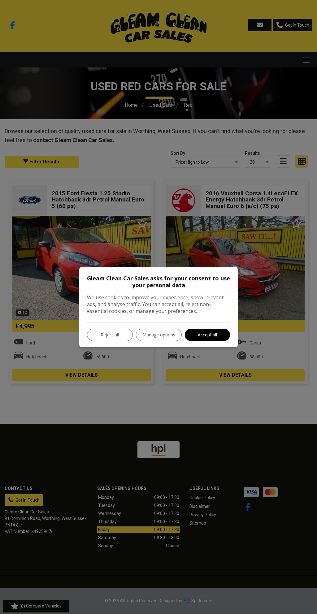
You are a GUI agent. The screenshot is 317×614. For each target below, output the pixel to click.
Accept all (207, 335)
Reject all (110, 335)
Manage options (158, 335)
